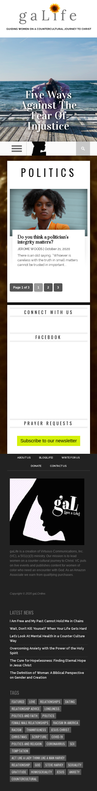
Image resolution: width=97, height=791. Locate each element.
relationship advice (26, 708)
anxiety (74, 772)
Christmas (19, 737)
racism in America (65, 722)
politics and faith (25, 715)
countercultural (24, 779)
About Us (24, 457)
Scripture (39, 737)
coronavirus (56, 744)
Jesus (60, 772)
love (32, 701)
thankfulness (36, 730)
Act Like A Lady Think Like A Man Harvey (38, 758)
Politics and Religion (27, 744)
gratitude (19, 772)
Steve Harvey (54, 765)
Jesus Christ (60, 730)
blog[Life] (46, 457)
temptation (20, 751)
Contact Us (58, 466)
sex (72, 744)
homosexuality (41, 772)
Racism (16, 730)
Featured (18, 701)
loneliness (51, 708)
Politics (48, 715)
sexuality (74, 765)
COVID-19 (57, 737)
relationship (21, 765)
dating (70, 701)
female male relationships (30, 722)
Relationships (50, 701)
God (37, 765)
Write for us (71, 457)
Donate (36, 466)
